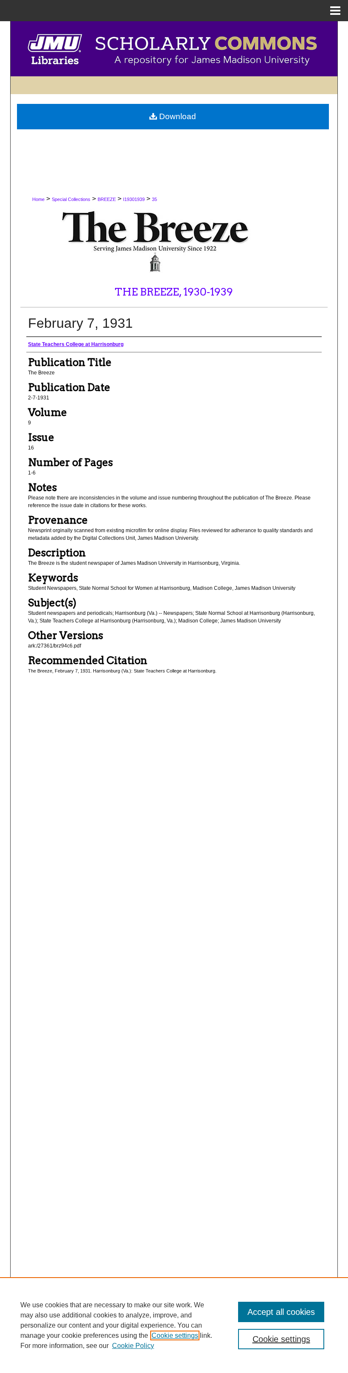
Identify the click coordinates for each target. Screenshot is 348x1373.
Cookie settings (175, 1335)
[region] (174, 1325)
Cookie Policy (133, 1345)
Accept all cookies (281, 1312)
